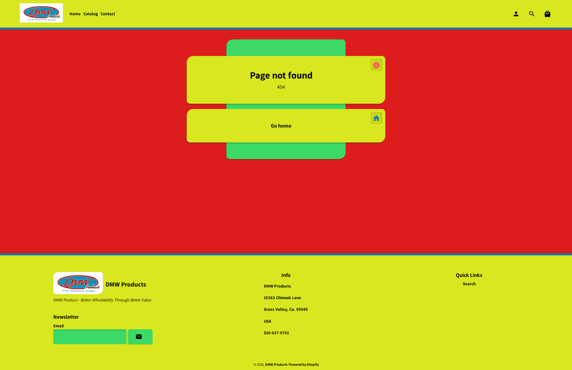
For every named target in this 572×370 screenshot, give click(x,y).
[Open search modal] (532, 14)
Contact (108, 14)
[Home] (41, 13)
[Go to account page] (516, 14)
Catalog (90, 14)
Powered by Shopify (304, 364)
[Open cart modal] (547, 14)
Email (58, 326)
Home (75, 14)
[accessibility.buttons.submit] (140, 336)
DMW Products (276, 364)
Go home (281, 125)
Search (469, 284)
